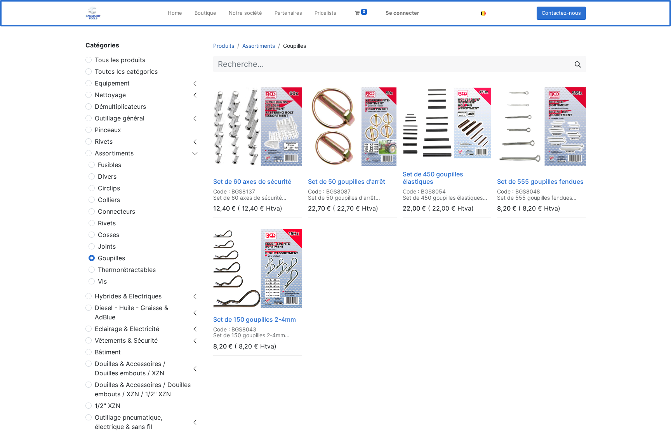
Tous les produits (120, 60)
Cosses (108, 235)
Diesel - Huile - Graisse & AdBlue (131, 312)
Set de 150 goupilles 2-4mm (254, 319)
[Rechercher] (578, 64)
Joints (107, 246)
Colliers (109, 200)
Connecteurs (116, 211)
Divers (107, 176)
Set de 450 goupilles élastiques (433, 177)
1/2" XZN (107, 406)
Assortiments (114, 153)
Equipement (112, 83)
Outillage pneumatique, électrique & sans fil (128, 422)
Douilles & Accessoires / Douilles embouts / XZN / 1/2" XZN (143, 389)
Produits (223, 45)
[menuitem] (175, 13)
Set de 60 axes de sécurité (252, 181)
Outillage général (119, 118)
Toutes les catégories (126, 71)
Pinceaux (108, 130)
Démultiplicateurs (120, 106)
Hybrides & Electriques (128, 296)
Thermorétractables (127, 270)
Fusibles (109, 165)
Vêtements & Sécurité (126, 340)
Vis (102, 281)
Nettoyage (110, 95)
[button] (224, 164)
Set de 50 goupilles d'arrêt (346, 181)
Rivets (104, 141)
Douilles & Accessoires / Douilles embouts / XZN (130, 368)
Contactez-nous (561, 13)
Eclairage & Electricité (127, 329)
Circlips (109, 188)
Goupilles (111, 258)
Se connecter (402, 13)
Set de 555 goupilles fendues (540, 181)
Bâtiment (108, 352)
